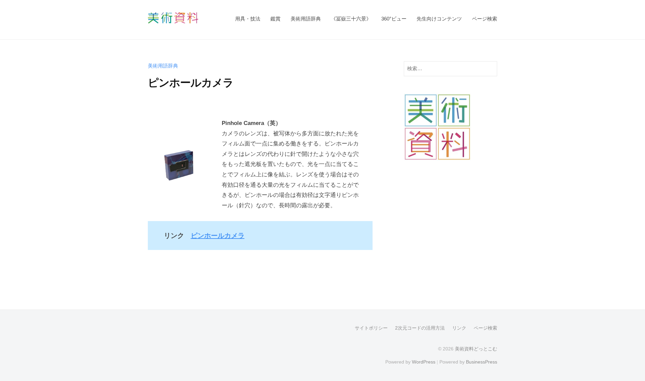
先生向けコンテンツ (439, 19)
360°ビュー (393, 19)
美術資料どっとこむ (476, 348)
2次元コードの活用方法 (420, 328)
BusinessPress (481, 362)
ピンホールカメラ (218, 235)
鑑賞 (275, 19)
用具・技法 (247, 19)
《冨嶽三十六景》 (351, 19)
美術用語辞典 (306, 19)
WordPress (423, 362)
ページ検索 (484, 19)
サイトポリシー (371, 328)
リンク (459, 328)
